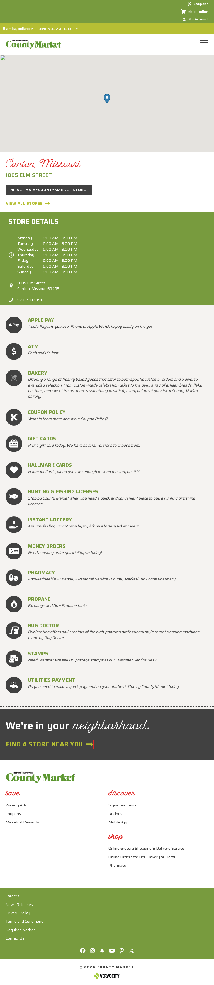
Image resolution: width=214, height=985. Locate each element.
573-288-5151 (29, 300)
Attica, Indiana (17, 28)
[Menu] (206, 43)
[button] (107, 99)
